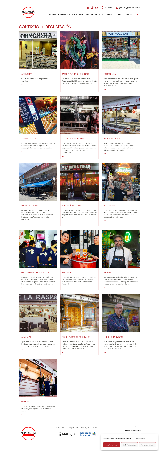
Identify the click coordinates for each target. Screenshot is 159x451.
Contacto (128, 15)
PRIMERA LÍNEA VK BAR (71, 206)
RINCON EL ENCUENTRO (113, 337)
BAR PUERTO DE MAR (29, 206)
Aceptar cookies (111, 445)
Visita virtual (91, 15)
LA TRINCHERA (26, 74)
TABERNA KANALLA (28, 139)
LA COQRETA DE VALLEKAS (73, 139)
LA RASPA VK (26, 337)
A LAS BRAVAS (109, 206)
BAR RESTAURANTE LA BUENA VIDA (35, 272)
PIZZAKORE (25, 402)
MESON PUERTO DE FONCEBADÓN (76, 337)
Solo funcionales (129, 445)
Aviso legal (137, 427)
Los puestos (63, 15)
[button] (137, 15)
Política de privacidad (133, 430)
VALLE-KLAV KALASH (112, 139)
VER (22, 84)
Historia (52, 15)
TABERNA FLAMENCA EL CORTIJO (75, 74)
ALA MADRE (67, 272)
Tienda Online (78, 15)
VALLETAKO (108, 272)
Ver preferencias (147, 445)
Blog (120, 15)
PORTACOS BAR (110, 74)
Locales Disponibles (107, 15)
